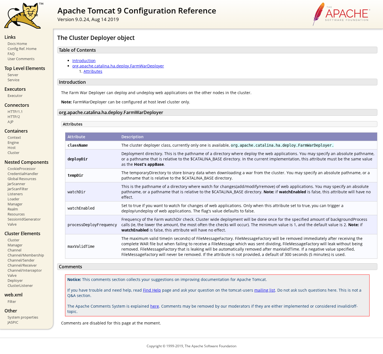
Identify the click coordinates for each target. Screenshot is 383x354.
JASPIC (13, 322)
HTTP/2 (14, 116)
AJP (10, 121)
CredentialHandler (23, 173)
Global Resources (22, 178)
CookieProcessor (22, 168)
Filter (12, 301)
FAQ (11, 53)
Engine (13, 142)
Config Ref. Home (22, 48)
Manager (15, 203)
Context (14, 137)
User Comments (21, 58)
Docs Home (17, 43)
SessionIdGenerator (24, 219)
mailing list (264, 290)
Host (12, 147)
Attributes (93, 71)
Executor (15, 95)
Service (13, 79)
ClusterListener (20, 285)
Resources (16, 214)
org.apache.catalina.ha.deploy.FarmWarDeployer (118, 66)
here (154, 306)
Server (13, 74)
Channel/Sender (21, 260)
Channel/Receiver (22, 265)
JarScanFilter (18, 188)
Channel (14, 250)
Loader (13, 198)
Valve (12, 224)
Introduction (84, 60)
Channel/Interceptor (25, 270)
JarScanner (16, 183)
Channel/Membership (26, 255)
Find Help (152, 290)
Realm (13, 209)
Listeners (15, 193)
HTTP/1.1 (15, 111)
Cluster (13, 152)
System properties (23, 317)
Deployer (15, 280)
